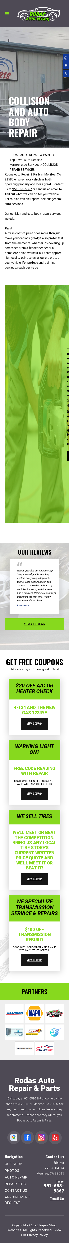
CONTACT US (16, 1190)
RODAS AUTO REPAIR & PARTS (31, 155)
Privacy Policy (37, 1235)
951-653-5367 (22, 189)
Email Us (57, 1199)
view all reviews (34, 624)
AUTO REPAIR (16, 1177)
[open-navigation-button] (7, 13)
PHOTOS (12, 1171)
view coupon (34, 723)
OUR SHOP (13, 1164)
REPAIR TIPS (15, 1184)
